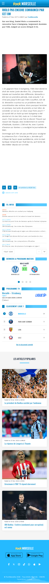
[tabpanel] (24, 270)
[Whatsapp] (15, 187)
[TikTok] (24, 564)
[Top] (42, 579)
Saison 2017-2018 (11, 192)
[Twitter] (4, 187)
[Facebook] (10, 187)
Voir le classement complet (24, 344)
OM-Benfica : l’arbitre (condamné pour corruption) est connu (24, 526)
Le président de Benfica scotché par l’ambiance (23, 402)
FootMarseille (33, 17)
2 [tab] (23, 282)
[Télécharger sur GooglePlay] (35, 558)
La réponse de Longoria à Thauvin (18, 443)
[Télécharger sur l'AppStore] (14, 558)
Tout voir (8, 252)
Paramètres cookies (24, 579)
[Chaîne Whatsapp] (29, 564)
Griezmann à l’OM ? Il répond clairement (20, 484)
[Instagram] (19, 564)
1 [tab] (19, 282)
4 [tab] (30, 282)
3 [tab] (26, 282)
